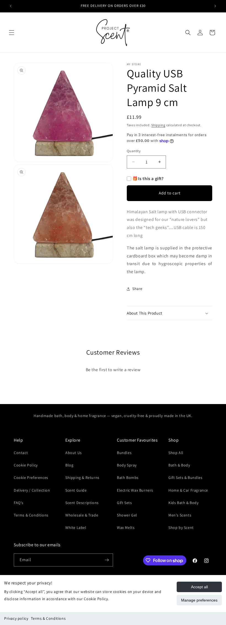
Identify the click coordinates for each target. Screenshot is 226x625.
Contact (21, 452)
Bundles (124, 452)
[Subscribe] (107, 559)
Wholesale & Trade (81, 515)
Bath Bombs (128, 477)
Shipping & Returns (82, 477)
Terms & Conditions (48, 618)
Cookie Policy (26, 465)
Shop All (176, 452)
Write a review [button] (112, 385)
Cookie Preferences (31, 477)
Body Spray (127, 465)
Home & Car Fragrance (188, 490)
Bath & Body (179, 465)
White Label (76, 527)
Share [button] (137, 288)
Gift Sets (124, 502)
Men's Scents (179, 515)
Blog (69, 465)
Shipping (158, 125)
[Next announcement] (215, 6)
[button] (12, 33)
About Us (73, 452)
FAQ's (18, 502)
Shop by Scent (181, 527)
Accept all (199, 587)
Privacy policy (16, 618)
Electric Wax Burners (135, 490)
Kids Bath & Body (183, 502)
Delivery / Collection (32, 490)
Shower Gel (127, 515)
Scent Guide (76, 490)
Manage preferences (199, 600)
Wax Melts (125, 527)
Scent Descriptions (82, 502)
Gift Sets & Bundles (185, 477)
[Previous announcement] (11, 6)
